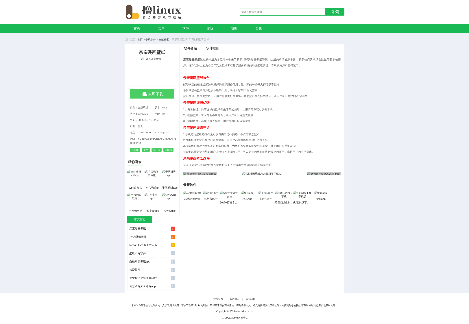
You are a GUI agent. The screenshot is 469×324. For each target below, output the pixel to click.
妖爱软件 (151, 269)
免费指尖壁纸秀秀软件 (151, 277)
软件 (185, 28)
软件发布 (218, 299)
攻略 (234, 28)
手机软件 (150, 39)
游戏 (210, 28)
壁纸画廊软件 (151, 253)
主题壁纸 (164, 39)
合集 (258, 28)
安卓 (161, 28)
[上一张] (222, 173)
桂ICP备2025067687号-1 (234, 317)
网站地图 (251, 299)
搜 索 (334, 12)
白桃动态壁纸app (151, 261)
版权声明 (234, 299)
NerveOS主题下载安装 (151, 245)
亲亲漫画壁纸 (151, 228)
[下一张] (301, 173)
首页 (137, 28)
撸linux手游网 (167, 12)
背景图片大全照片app (151, 286)
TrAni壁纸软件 (151, 236)
